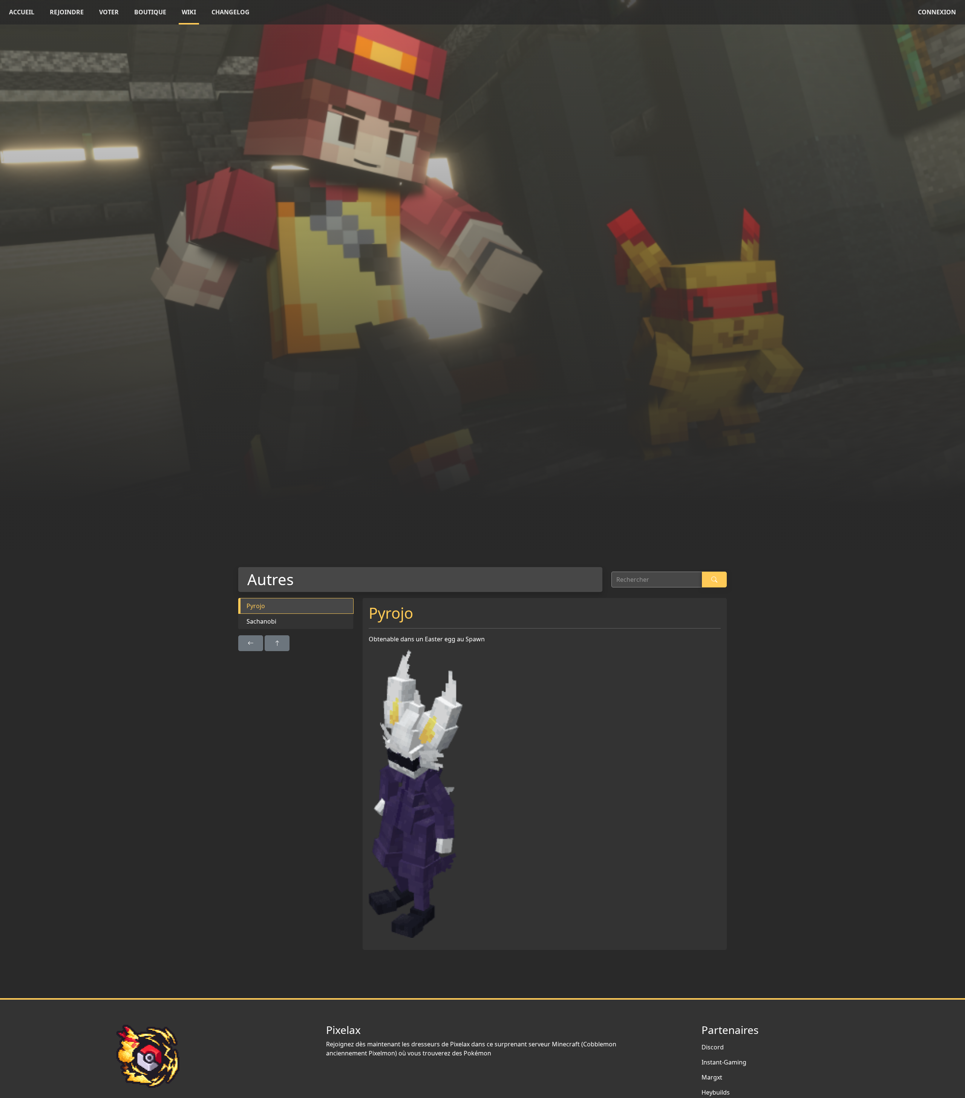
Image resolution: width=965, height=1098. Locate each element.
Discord (713, 1047)
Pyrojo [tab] (256, 606)
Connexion (937, 12)
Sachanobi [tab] (261, 621)
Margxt (712, 1077)
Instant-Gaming (724, 1062)
